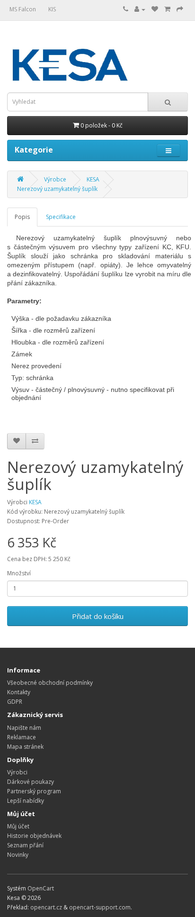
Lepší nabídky (25, 801)
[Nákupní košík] (167, 9)
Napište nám (24, 728)
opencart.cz (46, 907)
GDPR (14, 702)
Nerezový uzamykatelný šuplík (57, 189)
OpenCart (40, 888)
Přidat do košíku (98, 616)
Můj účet (18, 826)
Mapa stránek (25, 747)
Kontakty (18, 692)
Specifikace (61, 217)
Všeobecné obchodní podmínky (50, 683)
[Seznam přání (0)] (154, 9)
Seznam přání (25, 845)
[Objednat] (180, 9)
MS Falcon (22, 9)
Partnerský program (34, 791)
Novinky (17, 855)
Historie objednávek (34, 836)
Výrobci (17, 772)
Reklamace (21, 737)
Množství (19, 573)
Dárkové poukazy (30, 782)
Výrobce (55, 179)
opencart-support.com (100, 907)
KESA (93, 179)
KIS (52, 9)
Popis (22, 217)
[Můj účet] (139, 9)
